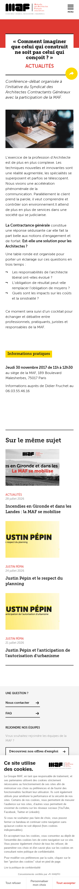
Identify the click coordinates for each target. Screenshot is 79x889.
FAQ (8, 713)
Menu (71, 12)
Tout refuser (13, 883)
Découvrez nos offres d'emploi (33, 751)
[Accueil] (26, 8)
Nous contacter (17, 703)
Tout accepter (65, 883)
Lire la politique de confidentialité (22, 867)
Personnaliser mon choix (39, 882)
